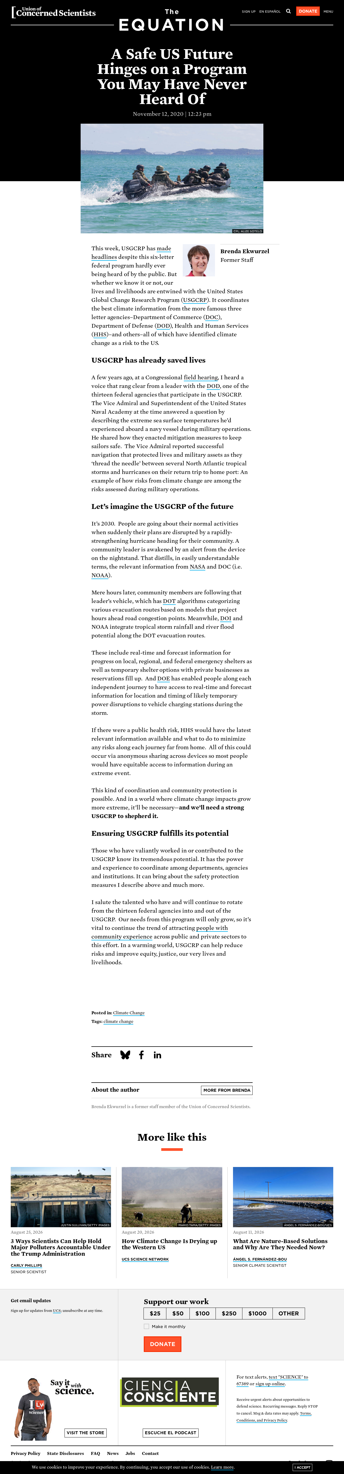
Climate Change (129, 1013)
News (113, 1453)
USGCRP (195, 300)
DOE (163, 678)
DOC (211, 317)
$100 (202, 1313)
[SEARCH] (288, 11)
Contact (150, 1453)
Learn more (222, 1467)
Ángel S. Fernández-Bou (260, 1259)
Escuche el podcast (170, 1432)
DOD (163, 326)
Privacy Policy (25, 1453)
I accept (302, 1467)
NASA (197, 566)
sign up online (270, 1383)
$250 (229, 1313)
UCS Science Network (145, 1259)
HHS (100, 334)
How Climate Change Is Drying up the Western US (169, 1244)
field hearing (201, 377)
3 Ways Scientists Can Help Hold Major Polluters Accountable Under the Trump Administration (61, 1247)
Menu (328, 11)
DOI (225, 618)
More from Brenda (226, 1090)
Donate (308, 11)
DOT (169, 601)
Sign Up (249, 11)
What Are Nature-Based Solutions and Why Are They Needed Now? (280, 1244)
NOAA (99, 575)
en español (270, 11)
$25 (155, 1313)
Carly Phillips (26, 1265)
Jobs (130, 1453)
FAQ (95, 1453)
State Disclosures (65, 1453)
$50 (178, 1313)
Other (288, 1313)
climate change (118, 1021)
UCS (57, 1311)
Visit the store (85, 1432)
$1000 (257, 1313)
